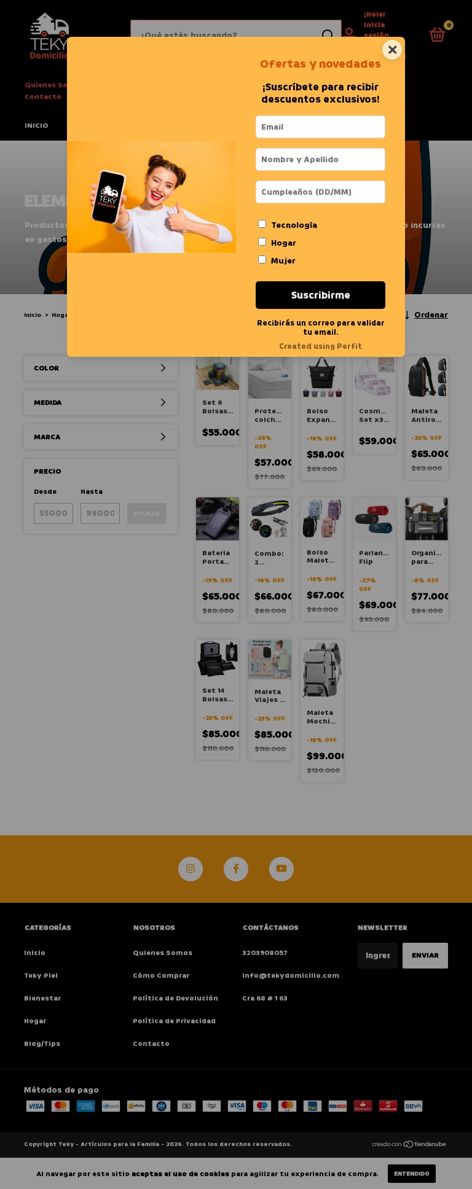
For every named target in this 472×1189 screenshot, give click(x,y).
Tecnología (294, 225)
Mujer (283, 261)
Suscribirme (320, 295)
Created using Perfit (320, 346)
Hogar (283, 243)
